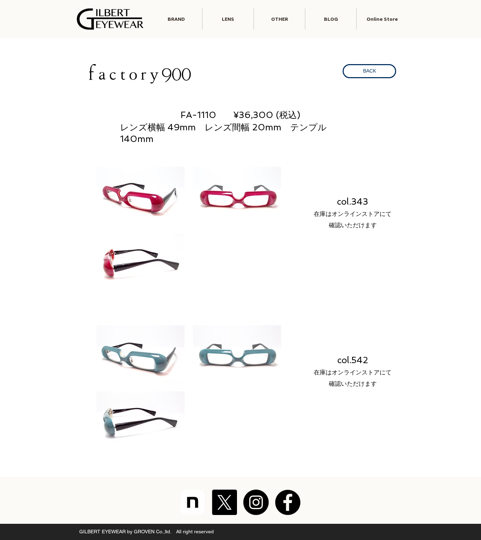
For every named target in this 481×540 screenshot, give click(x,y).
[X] (224, 502)
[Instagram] (256, 502)
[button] (228, 19)
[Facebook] (287, 502)
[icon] (192, 502)
